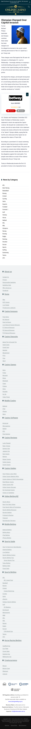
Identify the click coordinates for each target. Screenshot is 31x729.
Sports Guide (9, 541)
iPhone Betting (7, 538)
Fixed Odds (6, 568)
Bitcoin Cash (6, 668)
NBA (4, 615)
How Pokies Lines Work (10, 474)
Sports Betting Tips (8, 558)
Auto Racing (5, 188)
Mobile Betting (10, 524)
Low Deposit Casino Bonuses (11, 325)
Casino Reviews (10, 438)
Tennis (4, 255)
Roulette (5, 391)
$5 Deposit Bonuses (8, 330)
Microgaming (6, 426)
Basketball (5, 190)
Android (5, 406)
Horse (4, 217)
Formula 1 (5, 209)
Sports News (6, 502)
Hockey (4, 215)
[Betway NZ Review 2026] (15, 100)
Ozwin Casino (6, 465)
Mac (4, 299)
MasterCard (6, 353)
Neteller (5, 350)
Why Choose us (22, 725)
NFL (3, 223)
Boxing (4, 193)
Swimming (5, 252)
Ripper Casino (7, 459)
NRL (3, 225)
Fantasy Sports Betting (9, 602)
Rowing (4, 234)
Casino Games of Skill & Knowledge (13, 479)
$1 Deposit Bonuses (8, 327)
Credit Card (6, 347)
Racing (4, 231)
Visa (4, 358)
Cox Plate (5, 648)
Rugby (4, 236)
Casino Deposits (11, 337)
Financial (5, 518)
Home (6, 294)
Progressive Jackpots (9, 308)
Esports (4, 204)
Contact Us (6, 277)
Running (4, 239)
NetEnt (4, 429)
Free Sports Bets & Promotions (12, 507)
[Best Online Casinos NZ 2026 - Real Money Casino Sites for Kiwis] (15, 10)
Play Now (11, 110)
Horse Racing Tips (9, 560)
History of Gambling (8, 493)
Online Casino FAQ (8, 484)
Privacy (5, 280)
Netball (4, 220)
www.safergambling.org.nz (15, 701)
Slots (4, 389)
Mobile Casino (10, 401)
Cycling (4, 199)
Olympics (5, 228)
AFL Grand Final (8, 580)
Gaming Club (6, 448)
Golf (3, 212)
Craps (4, 383)
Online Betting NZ (11, 496)
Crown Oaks (6, 651)
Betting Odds (6, 566)
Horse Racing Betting (12, 640)
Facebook (5, 290)
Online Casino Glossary (9, 487)
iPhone (5, 411)
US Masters (7, 607)
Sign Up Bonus (7, 322)
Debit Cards (6, 345)
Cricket (4, 196)
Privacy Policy (14, 725)
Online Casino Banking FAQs (11, 476)
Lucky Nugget (6, 443)
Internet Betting (7, 549)
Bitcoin (5, 666)
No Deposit (6, 319)
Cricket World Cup (9, 591)
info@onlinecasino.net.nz (18, 711)
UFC (3, 258)
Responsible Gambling (9, 282)
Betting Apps (6, 532)
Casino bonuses (11, 311)
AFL (3, 185)
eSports (5, 599)
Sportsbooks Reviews (9, 520)
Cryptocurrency (10, 660)
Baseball (5, 583)
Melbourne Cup (7, 657)
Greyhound (6, 610)
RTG (4, 431)
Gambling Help (7, 285)
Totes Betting (6, 563)
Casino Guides (10, 468)
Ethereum (5, 671)
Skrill (4, 361)
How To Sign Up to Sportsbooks (12, 547)
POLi (4, 355)
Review (21, 110)
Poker (4, 373)
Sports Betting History (9, 555)
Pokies (5, 386)
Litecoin (5, 674)
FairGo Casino (7, 462)
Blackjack (5, 381)
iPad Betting (6, 535)
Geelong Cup (6, 654)
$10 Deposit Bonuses (9, 333)
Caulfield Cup (6, 646)
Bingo (4, 378)
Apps (4, 414)
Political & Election (8, 515)
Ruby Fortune (6, 446)
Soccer (4, 244)
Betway (5, 456)
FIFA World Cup (8, 631)
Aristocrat (5, 423)
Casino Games (10, 365)
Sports (4, 247)
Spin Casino (6, 454)
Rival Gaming (6, 434)
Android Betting (7, 530)
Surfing (4, 250)
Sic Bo (4, 394)
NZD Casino (6, 302)
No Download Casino (9, 490)
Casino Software (11, 418)
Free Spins (6, 317)
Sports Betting (10, 572)
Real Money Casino (8, 482)
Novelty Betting (7, 512)
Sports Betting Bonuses (9, 510)
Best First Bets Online (9, 504)
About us (8, 272)
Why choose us (7, 288)
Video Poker (6, 397)
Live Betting (6, 552)
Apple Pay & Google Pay (10, 342)
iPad (4, 409)
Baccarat (5, 375)
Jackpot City (6, 451)
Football (4, 207)
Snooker (4, 242)
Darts (4, 201)
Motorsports (6, 612)
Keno (4, 370)
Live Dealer (6, 305)
